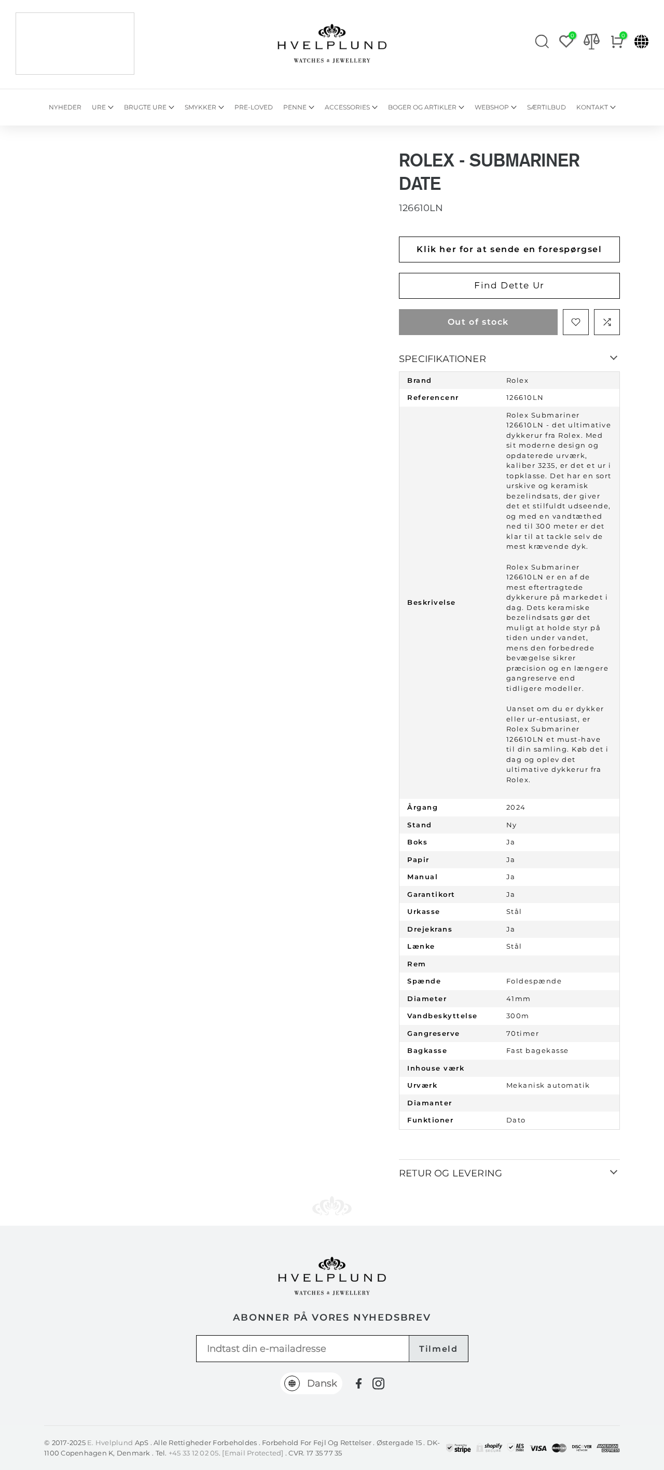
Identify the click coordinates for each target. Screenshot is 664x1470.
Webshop (492, 107)
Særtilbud (546, 107)
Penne (295, 107)
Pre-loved (253, 107)
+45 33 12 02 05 (194, 1453)
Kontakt (592, 107)
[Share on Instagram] (378, 1383)
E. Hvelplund (110, 1442)
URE (99, 107)
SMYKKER (200, 107)
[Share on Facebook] (358, 1383)
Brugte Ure (145, 107)
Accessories (347, 107)
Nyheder (65, 107)
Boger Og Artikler (422, 107)
